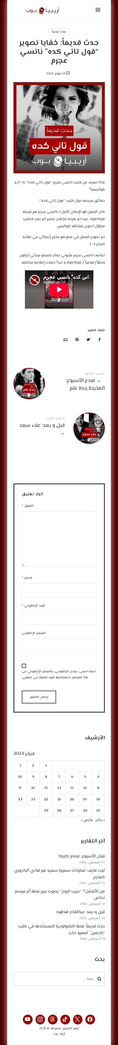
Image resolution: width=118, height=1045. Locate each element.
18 (98, 799)
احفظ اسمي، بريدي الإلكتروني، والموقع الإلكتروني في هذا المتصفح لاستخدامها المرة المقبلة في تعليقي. (59, 674)
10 (20, 777)
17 (20, 788)
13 (72, 788)
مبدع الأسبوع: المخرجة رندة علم (59, 382)
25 (98, 811)
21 (59, 799)
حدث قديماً (59, 31)
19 (85, 799)
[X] (78, 1019)
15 (46, 788)
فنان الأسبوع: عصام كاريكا (81, 856)
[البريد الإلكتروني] (65, 340)
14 (59, 788)
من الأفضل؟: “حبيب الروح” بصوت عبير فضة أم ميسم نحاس (60, 894)
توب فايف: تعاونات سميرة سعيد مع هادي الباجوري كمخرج (59, 874)
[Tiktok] (65, 1019)
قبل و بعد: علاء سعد (59, 427)
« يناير (100, 820)
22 (46, 799)
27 (72, 811)
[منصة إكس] (88, 340)
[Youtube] (27, 1019)
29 (46, 811)
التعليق (28, 505)
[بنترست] (77, 340)
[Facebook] (90, 1019)
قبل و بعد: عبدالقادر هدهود (80, 912)
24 (20, 799)
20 (72, 799)
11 (98, 788)
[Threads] (52, 1019)
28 (59, 811)
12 (84, 788)
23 (33, 799)
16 (33, 788)
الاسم (27, 578)
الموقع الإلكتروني (34, 633)
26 (85, 811)
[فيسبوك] (100, 340)
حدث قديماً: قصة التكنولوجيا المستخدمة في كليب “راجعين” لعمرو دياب (61, 929)
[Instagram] (40, 1019)
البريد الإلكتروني (33, 605)
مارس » (87, 820)
